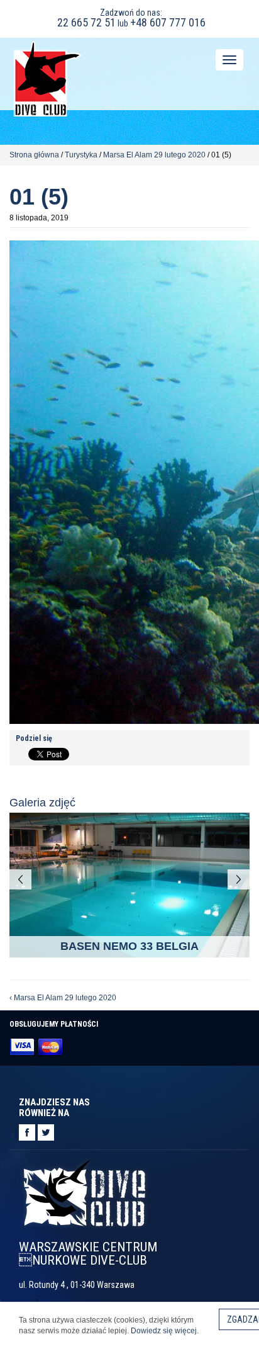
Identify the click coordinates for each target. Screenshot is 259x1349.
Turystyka (81, 154)
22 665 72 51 (86, 22)
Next (239, 879)
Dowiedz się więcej (164, 1330)
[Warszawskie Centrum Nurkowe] (47, 78)
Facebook (27, 1132)
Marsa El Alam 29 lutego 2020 (154, 154)
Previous (20, 879)
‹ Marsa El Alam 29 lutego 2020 (62, 997)
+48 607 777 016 (168, 22)
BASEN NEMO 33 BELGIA (129, 946)
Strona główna (34, 154)
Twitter (46, 1132)
